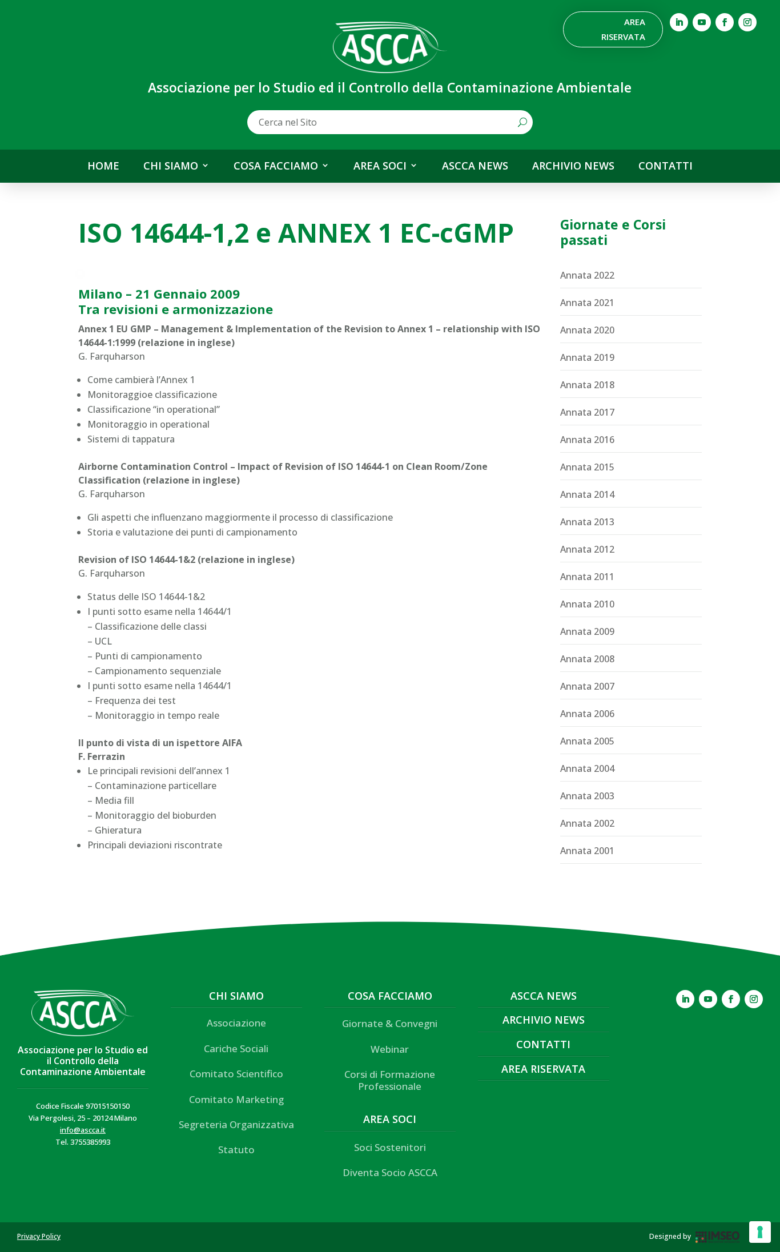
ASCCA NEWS (475, 166)
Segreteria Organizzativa (236, 1124)
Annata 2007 (587, 686)
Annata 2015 (587, 467)
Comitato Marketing (236, 1099)
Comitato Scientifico (236, 1073)
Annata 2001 (587, 850)
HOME (103, 166)
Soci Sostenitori (390, 1147)
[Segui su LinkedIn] (679, 22)
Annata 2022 (587, 275)
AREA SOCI (380, 166)
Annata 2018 (587, 385)
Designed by (670, 1236)
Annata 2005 (587, 741)
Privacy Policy (39, 1236)
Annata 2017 (587, 412)
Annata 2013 (587, 522)
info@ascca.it (83, 1130)
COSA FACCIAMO (276, 166)
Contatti (543, 1044)
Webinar (390, 1049)
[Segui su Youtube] (702, 22)
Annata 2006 (587, 713)
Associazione (236, 1022)
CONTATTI (665, 166)
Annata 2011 (587, 576)
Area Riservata (623, 29)
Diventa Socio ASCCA (390, 1172)
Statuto (236, 1149)
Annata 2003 (587, 796)
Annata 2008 (587, 659)
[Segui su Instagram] (747, 22)
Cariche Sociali (236, 1048)
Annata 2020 (587, 330)
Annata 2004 (587, 768)
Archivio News (543, 1019)
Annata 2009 (587, 631)
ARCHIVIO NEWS (573, 166)
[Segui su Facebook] (724, 22)
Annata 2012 (587, 549)
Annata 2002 (587, 823)
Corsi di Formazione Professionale (389, 1080)
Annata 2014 (587, 494)
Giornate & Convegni (389, 1023)
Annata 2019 (587, 357)
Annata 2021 (587, 302)
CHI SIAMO (170, 166)
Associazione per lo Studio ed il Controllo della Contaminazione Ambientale (83, 1061)
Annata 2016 (587, 439)
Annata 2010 (587, 604)
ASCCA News (543, 996)
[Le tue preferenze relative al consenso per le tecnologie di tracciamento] (760, 1232)
